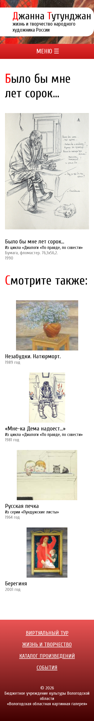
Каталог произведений (47, 656)
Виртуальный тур (47, 633)
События (47, 667)
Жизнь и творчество (47, 644)
